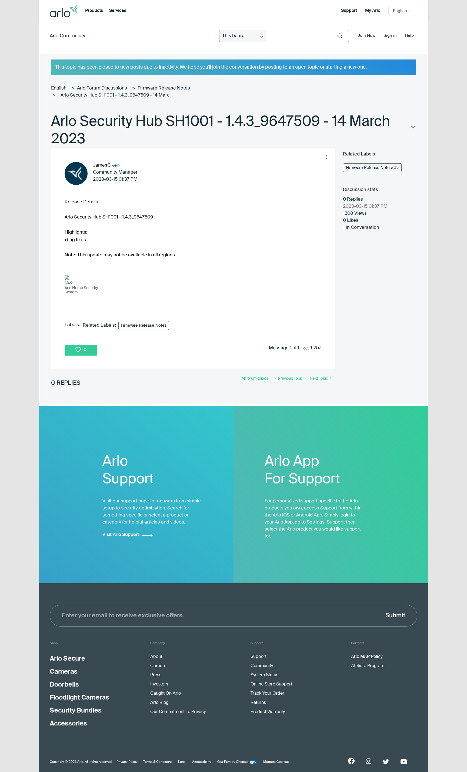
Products (94, 11)
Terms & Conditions (157, 762)
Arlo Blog (159, 703)
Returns (258, 703)
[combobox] (308, 36)
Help (409, 36)
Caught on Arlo (165, 693)
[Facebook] (351, 761)
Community (262, 666)
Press (155, 675)
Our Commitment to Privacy (178, 712)
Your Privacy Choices (232, 762)
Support (349, 11)
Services (117, 11)
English (58, 88)
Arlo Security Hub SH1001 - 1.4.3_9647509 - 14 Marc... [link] (117, 95)
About (156, 657)
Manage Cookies (276, 762)
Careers (158, 666)
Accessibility (201, 762)
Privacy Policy (127, 762)
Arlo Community (67, 36)
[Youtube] (404, 761)
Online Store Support (271, 684)
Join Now (366, 36)
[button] (326, 157)
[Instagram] (368, 761)
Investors (159, 684)
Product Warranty (268, 712)
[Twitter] (386, 761)
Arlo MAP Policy (366, 657)
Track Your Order (267, 693)
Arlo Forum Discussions (102, 88)
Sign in (390, 36)
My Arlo (372, 11)
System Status (264, 675)
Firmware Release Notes (164, 88)
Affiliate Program (367, 666)
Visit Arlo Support (120, 534)
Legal (182, 762)
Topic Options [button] (413, 128)
